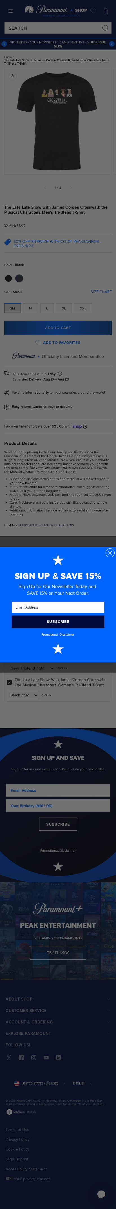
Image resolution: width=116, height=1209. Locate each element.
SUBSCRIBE (58, 621)
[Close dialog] (110, 553)
